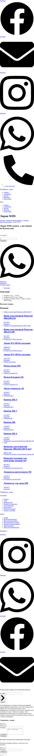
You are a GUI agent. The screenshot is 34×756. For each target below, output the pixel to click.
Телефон (3, 693)
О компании (7, 194)
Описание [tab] (7, 288)
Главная (6, 192)
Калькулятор (7, 199)
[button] (17, 202)
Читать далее (8, 452)
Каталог (6, 195)
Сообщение (4, 734)
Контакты (7, 197)
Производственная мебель (14, 220)
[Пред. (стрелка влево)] (0, 755)
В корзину (3, 240)
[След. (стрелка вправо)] (2, 755)
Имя (1, 724)
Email (2, 726)
